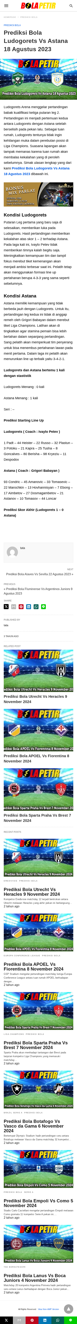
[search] (71, 6)
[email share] (13, 606)
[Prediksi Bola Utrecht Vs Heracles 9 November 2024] (38, 671)
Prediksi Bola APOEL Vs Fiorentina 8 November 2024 (33, 966)
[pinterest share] (21, 606)
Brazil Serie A (13, 1113)
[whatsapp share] (36, 606)
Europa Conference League (22, 956)
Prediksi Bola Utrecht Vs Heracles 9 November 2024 (32, 892)
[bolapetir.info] (38, 5)
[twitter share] (6, 606)
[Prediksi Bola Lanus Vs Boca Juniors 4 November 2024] (38, 1244)
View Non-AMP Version (48, 1309)
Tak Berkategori (15, 1267)
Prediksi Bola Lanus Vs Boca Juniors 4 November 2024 (35, 1278)
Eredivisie (10, 881)
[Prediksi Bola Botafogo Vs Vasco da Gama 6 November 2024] (38, 1089)
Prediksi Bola (29, 17)
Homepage (10, 17)
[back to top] (68, 1309)
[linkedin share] (28, 606)
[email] (19, 1320)
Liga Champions (14, 1034)
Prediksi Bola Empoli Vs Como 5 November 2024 (38, 1203)
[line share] (43, 606)
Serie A (29, 1192)
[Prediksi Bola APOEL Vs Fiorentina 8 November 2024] (38, 730)
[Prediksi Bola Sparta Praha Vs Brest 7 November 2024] (38, 789)
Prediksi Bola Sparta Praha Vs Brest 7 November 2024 (36, 1045)
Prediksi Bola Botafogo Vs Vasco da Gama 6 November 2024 (34, 1126)
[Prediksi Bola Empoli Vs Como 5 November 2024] (38, 1169)
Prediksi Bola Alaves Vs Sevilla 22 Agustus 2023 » (39, 574)
